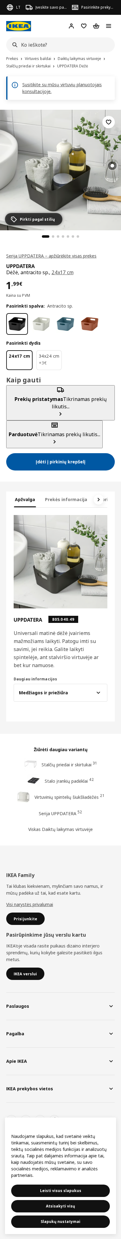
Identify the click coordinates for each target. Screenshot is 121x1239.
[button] (60, 170)
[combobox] (58, 44)
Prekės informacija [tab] (66, 499)
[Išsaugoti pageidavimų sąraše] (108, 122)
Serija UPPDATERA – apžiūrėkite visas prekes (51, 256)
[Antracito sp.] (17, 324)
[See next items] (99, 500)
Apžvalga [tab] (25, 499)
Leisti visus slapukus (60, 1190)
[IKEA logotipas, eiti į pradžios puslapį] (18, 26)
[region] (60, 169)
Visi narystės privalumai (29, 904)
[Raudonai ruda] (90, 324)
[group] (112, 166)
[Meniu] (108, 26)
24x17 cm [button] (63, 272)
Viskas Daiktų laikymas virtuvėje (60, 829)
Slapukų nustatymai (60, 1221)
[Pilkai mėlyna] (65, 324)
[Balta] (41, 324)
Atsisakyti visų (60, 1206)
